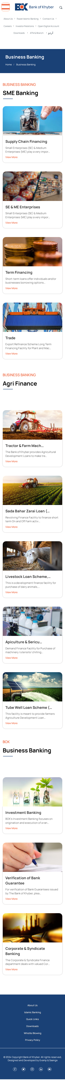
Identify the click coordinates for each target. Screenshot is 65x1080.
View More (11, 157)
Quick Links (32, 1019)
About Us (8, 18)
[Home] (32, 6)
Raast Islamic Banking (27, 18)
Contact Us (48, 18)
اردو (50, 33)
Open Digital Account (48, 26)
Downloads (19, 32)
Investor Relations (25, 26)
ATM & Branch (37, 32)
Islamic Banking (32, 1012)
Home (8, 64)
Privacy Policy (32, 1040)
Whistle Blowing (32, 1033)
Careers (8, 26)
